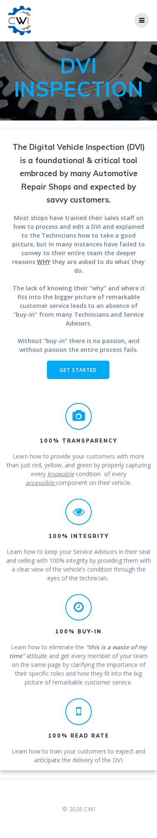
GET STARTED (78, 369)
